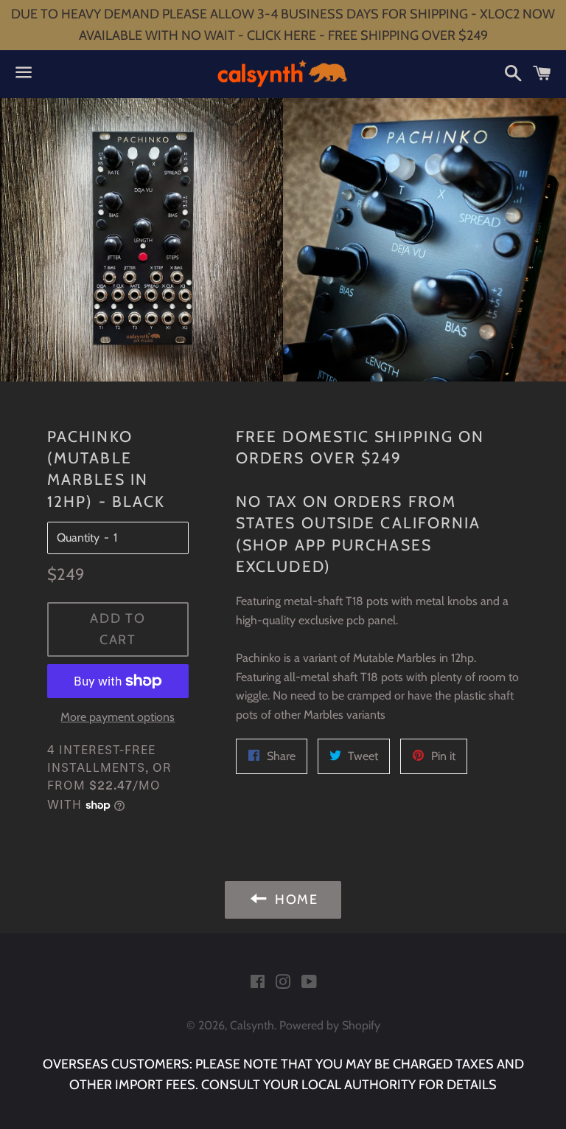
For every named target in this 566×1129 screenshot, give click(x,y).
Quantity (78, 538)
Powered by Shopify (329, 1025)
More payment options (117, 717)
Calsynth (252, 1025)
